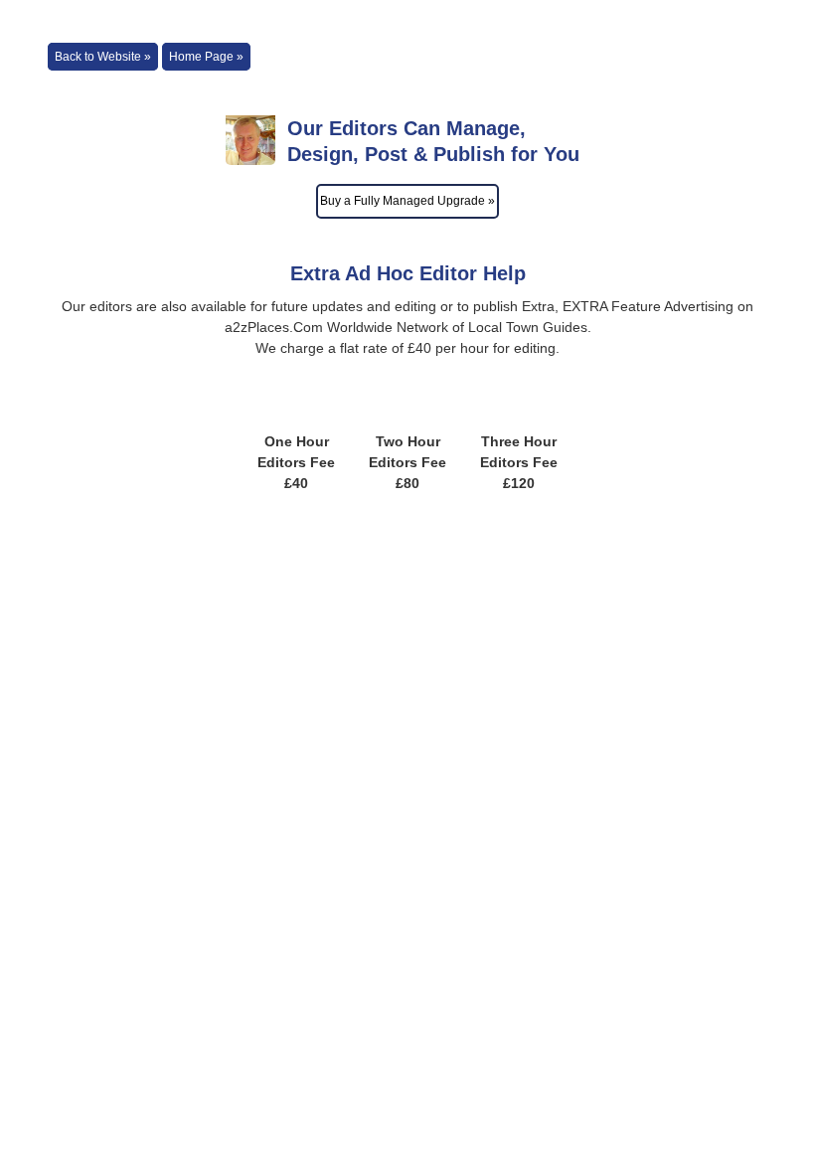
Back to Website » (103, 57)
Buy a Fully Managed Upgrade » (407, 201)
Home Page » (206, 57)
